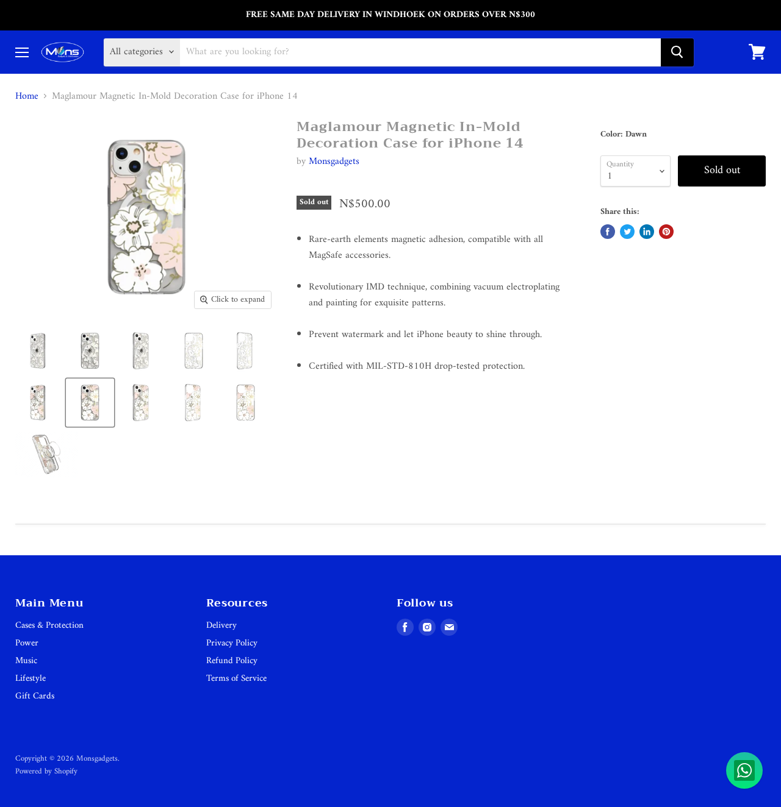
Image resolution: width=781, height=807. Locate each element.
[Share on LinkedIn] (646, 231)
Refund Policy (231, 661)
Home (26, 96)
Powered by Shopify (46, 771)
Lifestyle (30, 678)
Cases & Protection (49, 625)
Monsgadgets (334, 161)
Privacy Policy (231, 643)
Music (26, 661)
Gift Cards (34, 696)
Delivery (221, 625)
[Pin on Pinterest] (666, 231)
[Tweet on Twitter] (627, 231)
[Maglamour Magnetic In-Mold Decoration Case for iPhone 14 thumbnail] (38, 351)
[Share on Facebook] (607, 231)
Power (26, 643)
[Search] (677, 52)
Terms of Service (236, 678)
